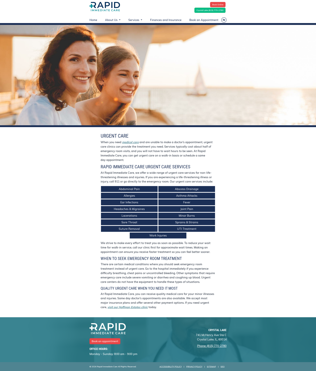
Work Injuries (158, 235)
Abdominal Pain (129, 189)
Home (93, 20)
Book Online (217, 4)
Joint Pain (186, 209)
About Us (111, 20)
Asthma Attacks (186, 195)
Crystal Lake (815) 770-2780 (210, 10)
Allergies (129, 195)
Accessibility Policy (170, 366)
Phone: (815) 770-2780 (212, 346)
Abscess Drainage (186, 189)
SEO (223, 366)
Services (134, 20)
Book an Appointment (203, 20)
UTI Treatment (186, 229)
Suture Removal (129, 229)
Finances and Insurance (165, 20)
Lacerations (129, 215)
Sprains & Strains (186, 222)
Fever (186, 202)
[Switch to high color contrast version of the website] (224, 20)
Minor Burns (187, 215)
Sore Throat (129, 222)
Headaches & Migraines (129, 209)
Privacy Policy (194, 366)
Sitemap (211, 366)
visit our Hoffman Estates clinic (128, 307)
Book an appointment (105, 341)
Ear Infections (129, 202)
